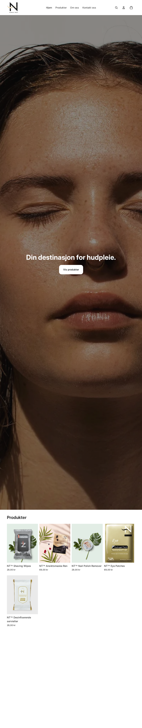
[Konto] (123, 7)
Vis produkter (71, 269)
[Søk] (116, 7)
